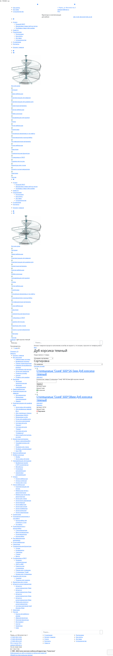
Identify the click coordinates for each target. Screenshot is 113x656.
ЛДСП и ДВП (19, 564)
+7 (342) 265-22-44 (16, 641)
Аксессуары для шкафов (23, 407)
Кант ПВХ (19, 451)
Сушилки (18, 578)
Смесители (16, 544)
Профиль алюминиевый (23, 449)
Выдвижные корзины (22, 361)
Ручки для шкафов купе (23, 419)
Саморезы (19, 552)
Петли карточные (21, 506)
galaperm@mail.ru (16, 645)
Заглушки (16, 379)
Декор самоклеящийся (23, 441)
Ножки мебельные (22, 479)
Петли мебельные (19, 485)
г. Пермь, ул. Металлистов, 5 (66, 8)
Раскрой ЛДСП (20, 24)
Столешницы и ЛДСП (20, 558)
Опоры (15, 477)
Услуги (15, 22)
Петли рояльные (21, 510)
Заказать (39, 405)
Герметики (19, 626)
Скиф (16, 348)
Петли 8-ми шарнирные (23, 501)
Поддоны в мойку (21, 373)
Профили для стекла (22, 447)
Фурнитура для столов (20, 582)
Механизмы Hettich (22, 415)
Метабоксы (19, 467)
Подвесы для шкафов (22, 377)
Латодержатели (21, 395)
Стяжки (18, 554)
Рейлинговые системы (23, 359)
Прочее (15, 612)
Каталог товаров (18, 47)
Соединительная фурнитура (22, 546)
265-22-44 (89, 17)
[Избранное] (13, 51)
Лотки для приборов (22, 371)
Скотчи (18, 624)
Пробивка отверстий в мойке (25, 28)
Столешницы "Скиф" (22, 572)
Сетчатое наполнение (23, 421)
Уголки (18, 548)
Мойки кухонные (18, 455)
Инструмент (19, 622)
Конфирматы (20, 550)
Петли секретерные (22, 512)
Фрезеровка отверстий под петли (26, 26)
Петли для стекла (21, 499)
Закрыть (13, 353)
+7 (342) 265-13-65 (16, 637)
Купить (39, 384)
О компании (17, 42)
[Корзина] (13, 53)
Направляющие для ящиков (22, 461)
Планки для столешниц (23, 570)
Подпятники (17, 514)
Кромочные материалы (20, 439)
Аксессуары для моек (22, 459)
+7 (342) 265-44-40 (16, 639)
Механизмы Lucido (22, 417)
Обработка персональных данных (21, 655)
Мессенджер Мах (16, 643)
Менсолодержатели (22, 532)
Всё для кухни (17, 357)
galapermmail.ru (63, 10)
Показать (14, 351)
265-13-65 (76, 17)
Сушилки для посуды (19, 576)
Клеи (17, 628)
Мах (58, 12)
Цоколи (18, 375)
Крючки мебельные (19, 453)
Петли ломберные (21, 508)
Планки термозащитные (24, 363)
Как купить (16, 8)
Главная (12, 340)
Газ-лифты (19, 524)
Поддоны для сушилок (23, 580)
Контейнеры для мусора (23, 369)
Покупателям (17, 32)
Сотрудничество (18, 12)
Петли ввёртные (21, 504)
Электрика (16, 610)
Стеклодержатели (21, 530)
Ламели (18, 401)
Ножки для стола (21, 483)
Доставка (16, 10)
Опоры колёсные (21, 481)
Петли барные (20, 502)
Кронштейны (20, 536)
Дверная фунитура (22, 618)
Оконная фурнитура (22, 620)
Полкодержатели (21, 534)
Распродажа (20, 34)
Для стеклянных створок (23, 413)
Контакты (16, 44)
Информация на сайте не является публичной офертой (28, 653)
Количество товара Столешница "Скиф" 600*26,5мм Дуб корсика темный (60, 379)
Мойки (18, 457)
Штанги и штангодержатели (22, 584)
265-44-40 (83, 17)
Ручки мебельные (19, 542)
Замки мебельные (19, 389)
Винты (18, 556)
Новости (16, 30)
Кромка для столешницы (24, 574)
